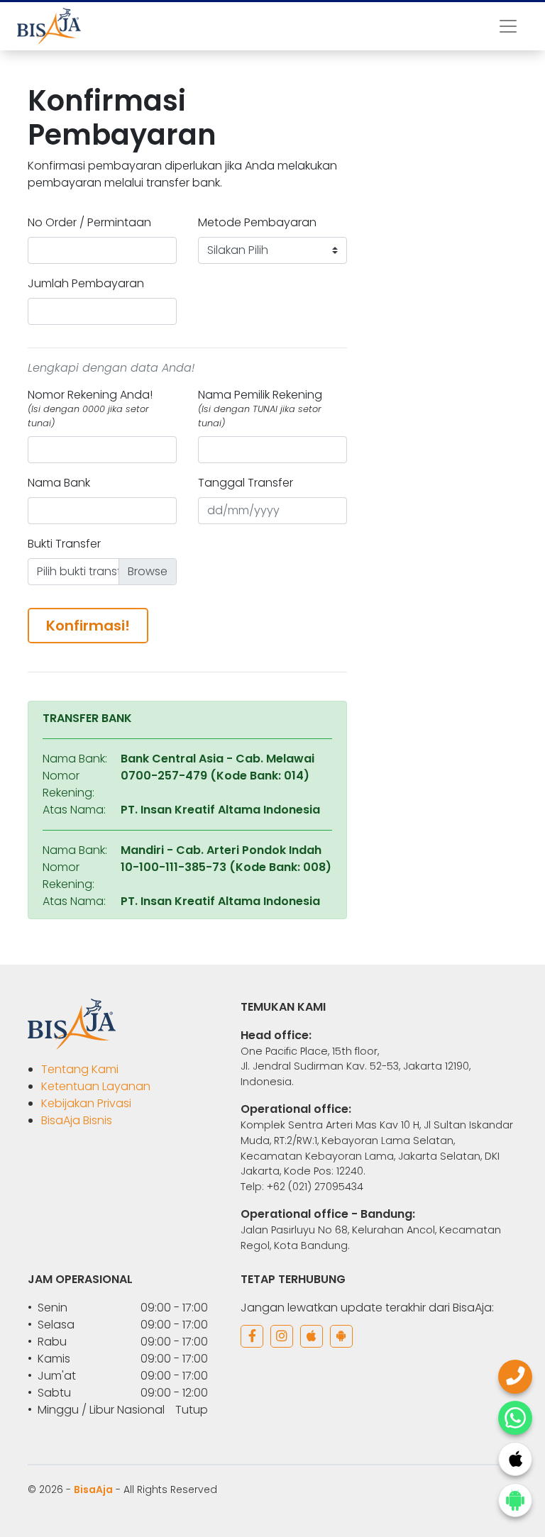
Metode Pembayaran (257, 222)
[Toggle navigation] (508, 26)
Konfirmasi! (88, 626)
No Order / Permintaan (89, 222)
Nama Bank (59, 483)
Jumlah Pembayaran (86, 283)
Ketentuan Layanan (95, 1086)
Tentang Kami (80, 1069)
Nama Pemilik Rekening (260, 408)
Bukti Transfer (64, 544)
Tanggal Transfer (245, 483)
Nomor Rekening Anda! (90, 408)
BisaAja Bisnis (76, 1120)
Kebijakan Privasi (86, 1103)
